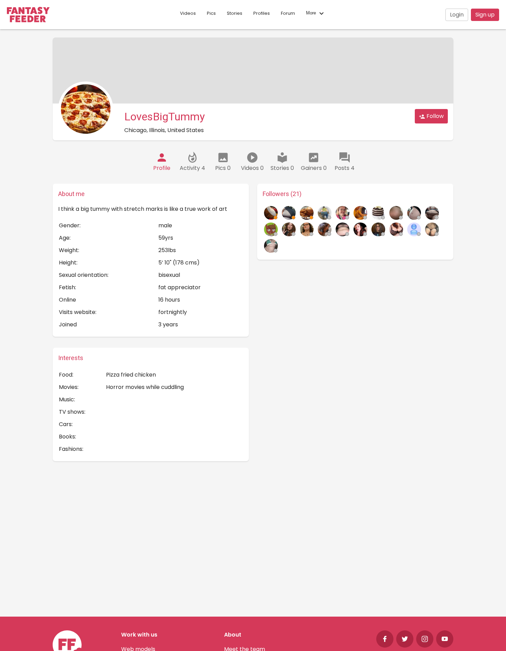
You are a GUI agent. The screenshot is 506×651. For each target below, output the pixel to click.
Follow (434, 116)
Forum (288, 13)
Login (457, 15)
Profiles (261, 13)
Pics (211, 13)
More (311, 13)
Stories (234, 13)
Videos (188, 13)
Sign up (485, 15)
